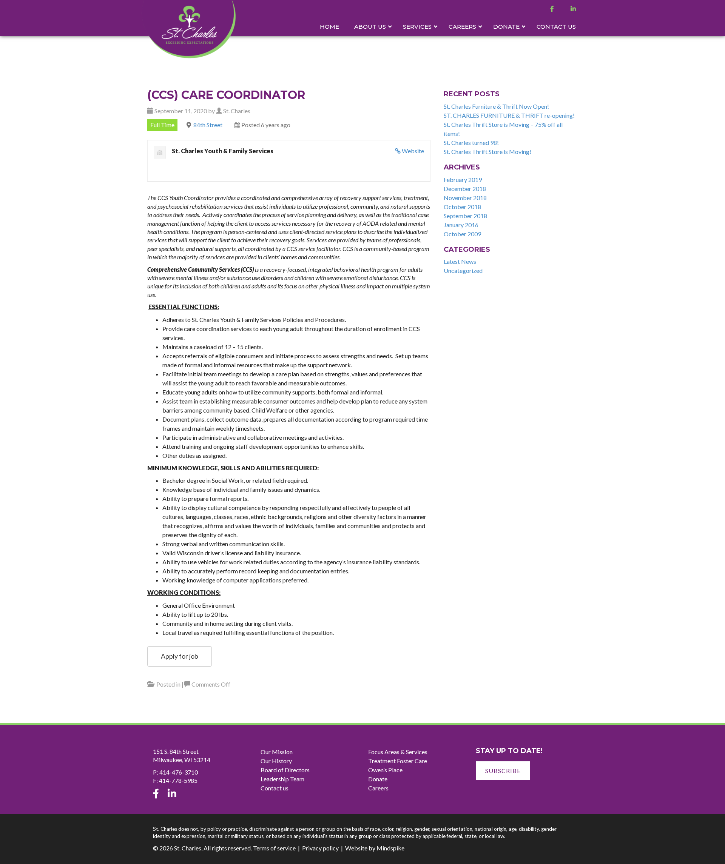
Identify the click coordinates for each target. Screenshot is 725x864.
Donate (377, 778)
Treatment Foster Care (397, 760)
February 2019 (463, 179)
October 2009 (462, 233)
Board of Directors (285, 769)
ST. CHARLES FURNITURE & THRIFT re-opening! (509, 115)
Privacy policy (320, 848)
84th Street (207, 124)
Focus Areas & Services (397, 751)
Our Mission (277, 751)
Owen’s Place (385, 769)
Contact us (274, 788)
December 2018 (465, 188)
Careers (378, 788)
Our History (276, 760)
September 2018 (465, 215)
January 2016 (461, 224)
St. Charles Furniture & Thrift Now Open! (496, 106)
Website (413, 150)
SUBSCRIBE (503, 770)
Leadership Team (282, 778)
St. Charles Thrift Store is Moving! (487, 151)
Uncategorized (463, 270)
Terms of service (274, 848)
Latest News (460, 261)
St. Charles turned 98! (471, 142)
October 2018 (462, 206)
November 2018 (465, 197)
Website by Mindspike (374, 848)
